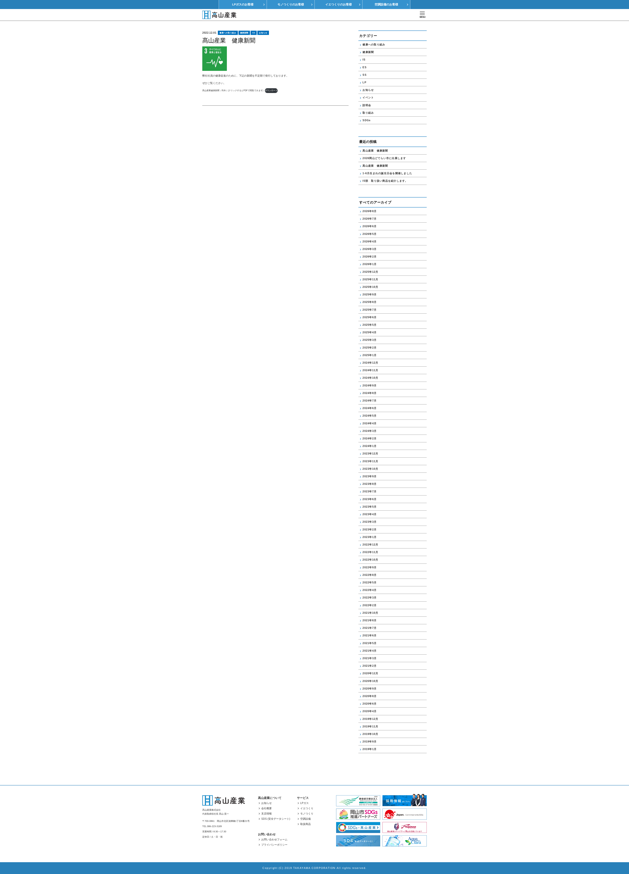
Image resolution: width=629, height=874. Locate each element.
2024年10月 (370, 377)
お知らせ (263, 33)
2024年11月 (370, 370)
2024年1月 (369, 446)
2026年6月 (369, 226)
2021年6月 (369, 635)
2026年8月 (369, 211)
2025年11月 (370, 279)
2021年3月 (369, 658)
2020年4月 (369, 711)
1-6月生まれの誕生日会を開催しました (387, 173)
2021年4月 (369, 650)
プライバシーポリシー (274, 844)
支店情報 (266, 813)
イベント (368, 97)
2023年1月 (369, 537)
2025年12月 (370, 271)
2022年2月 (369, 605)
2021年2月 (369, 665)
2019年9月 (369, 741)
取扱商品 (305, 824)
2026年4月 (369, 241)
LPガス (304, 803)
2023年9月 (369, 476)
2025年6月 (369, 317)
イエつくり (306, 808)
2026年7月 (369, 218)
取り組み (368, 112)
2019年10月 (370, 734)
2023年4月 (369, 514)
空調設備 (305, 818)
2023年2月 (369, 529)
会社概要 (266, 808)
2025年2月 (369, 347)
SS (253, 33)
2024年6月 (369, 408)
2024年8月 (369, 393)
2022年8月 (369, 575)
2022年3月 (369, 597)
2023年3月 (369, 521)
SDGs (366, 120)
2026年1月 (369, 264)
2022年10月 (370, 559)
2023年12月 (370, 453)
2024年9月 (369, 385)
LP (364, 82)
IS (363, 59)
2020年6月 (369, 703)
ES (364, 67)
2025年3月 (369, 340)
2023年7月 (369, 491)
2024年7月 (369, 400)
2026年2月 (369, 256)
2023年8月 (369, 484)
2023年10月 (370, 468)
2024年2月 (369, 438)
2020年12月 (370, 673)
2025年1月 (369, 355)
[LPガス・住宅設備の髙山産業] (219, 15)
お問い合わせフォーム (274, 839)
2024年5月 (369, 415)
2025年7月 (369, 309)
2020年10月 (370, 681)
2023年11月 (370, 461)
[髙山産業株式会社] (223, 800)
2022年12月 (370, 544)
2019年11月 (370, 726)
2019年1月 (369, 749)
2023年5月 (369, 506)
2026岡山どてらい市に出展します (384, 158)
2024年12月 (370, 362)
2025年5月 (369, 324)
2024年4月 (369, 423)
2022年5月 (369, 582)
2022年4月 (369, 590)
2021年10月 (370, 612)
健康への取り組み (227, 33)
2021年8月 (369, 620)
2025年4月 (369, 332)
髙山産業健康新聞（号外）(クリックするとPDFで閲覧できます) (232, 90)
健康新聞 (244, 33)
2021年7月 (369, 628)
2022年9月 (369, 567)
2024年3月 (369, 431)
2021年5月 (369, 643)
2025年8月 (369, 302)
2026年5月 (369, 234)
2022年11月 (370, 552)
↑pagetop (617, 854)
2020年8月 (369, 696)
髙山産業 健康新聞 (376, 150)
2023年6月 (369, 499)
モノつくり (306, 813)
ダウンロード (271, 90)
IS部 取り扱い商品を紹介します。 (385, 180)
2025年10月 (370, 287)
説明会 (366, 105)
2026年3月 (369, 249)
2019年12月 (370, 719)
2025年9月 (369, 294)
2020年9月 (369, 688)
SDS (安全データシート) (275, 818)
